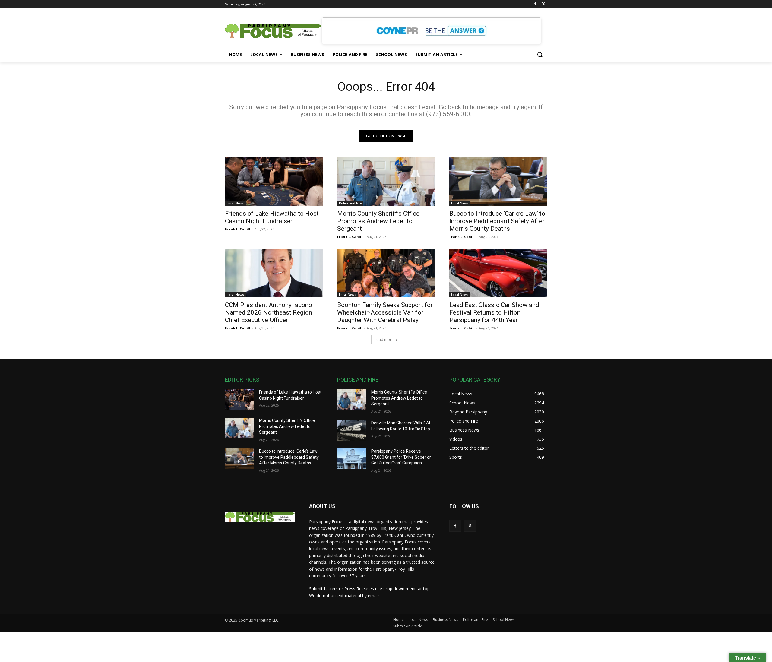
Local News (235, 203)
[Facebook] (535, 4)
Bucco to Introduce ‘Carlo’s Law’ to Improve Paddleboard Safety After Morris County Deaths (497, 221)
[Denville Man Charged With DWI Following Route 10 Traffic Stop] (351, 430)
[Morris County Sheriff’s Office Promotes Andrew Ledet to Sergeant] (386, 181)
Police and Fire (350, 203)
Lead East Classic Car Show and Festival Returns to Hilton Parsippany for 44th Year (494, 312)
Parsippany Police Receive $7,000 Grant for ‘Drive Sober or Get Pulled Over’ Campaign (401, 457)
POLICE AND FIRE (357, 379)
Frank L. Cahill (237, 229)
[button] (540, 54)
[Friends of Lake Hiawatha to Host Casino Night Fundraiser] (274, 181)
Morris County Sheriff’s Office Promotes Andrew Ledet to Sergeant (378, 221)
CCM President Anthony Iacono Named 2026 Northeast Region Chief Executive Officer (268, 312)
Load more (384, 339)
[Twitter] (543, 4)
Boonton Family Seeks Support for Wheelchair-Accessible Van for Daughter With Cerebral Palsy (385, 312)
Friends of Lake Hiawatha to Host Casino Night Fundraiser (272, 217)
